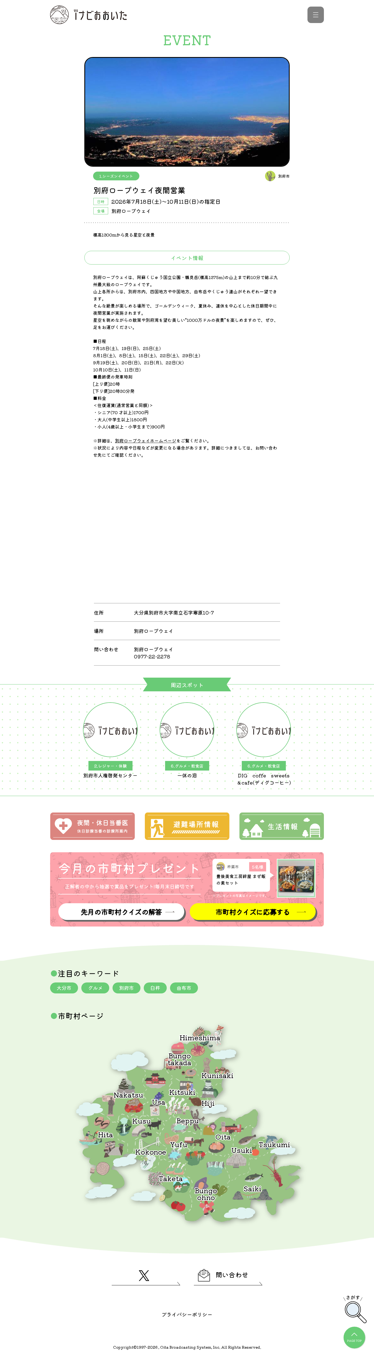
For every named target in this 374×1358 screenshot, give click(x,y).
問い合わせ (231, 1274)
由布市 (184, 987)
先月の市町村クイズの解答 (121, 912)
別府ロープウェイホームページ (145, 440)
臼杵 (155, 987)
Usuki (241, 1150)
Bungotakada (179, 1058)
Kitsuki (182, 1092)
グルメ (95, 987)
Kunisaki (218, 1075)
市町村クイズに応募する (252, 912)
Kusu (141, 1120)
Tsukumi (274, 1144)
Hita (105, 1134)
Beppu (187, 1120)
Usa (158, 1101)
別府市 (126, 987)
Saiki (252, 1188)
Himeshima (200, 1037)
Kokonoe (150, 1151)
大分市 (64, 987)
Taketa (171, 1178)
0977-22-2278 (152, 656)
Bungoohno (206, 1193)
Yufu (178, 1144)
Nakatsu (128, 1094)
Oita (223, 1136)
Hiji (208, 1103)
